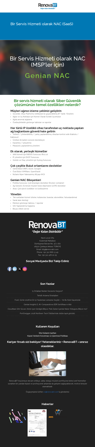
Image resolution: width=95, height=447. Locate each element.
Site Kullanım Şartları (47, 333)
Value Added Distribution (22, 28)
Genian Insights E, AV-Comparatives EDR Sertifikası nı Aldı (47, 304)
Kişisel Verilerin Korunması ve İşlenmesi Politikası (47, 336)
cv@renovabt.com (51, 392)
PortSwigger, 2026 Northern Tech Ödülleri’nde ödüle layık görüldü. (47, 313)
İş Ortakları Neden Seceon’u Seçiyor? (47, 291)
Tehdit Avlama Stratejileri (47, 296)
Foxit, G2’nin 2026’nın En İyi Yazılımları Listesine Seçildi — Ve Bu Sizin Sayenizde (47, 300)
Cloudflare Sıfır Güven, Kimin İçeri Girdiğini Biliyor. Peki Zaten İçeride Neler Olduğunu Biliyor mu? (47, 309)
